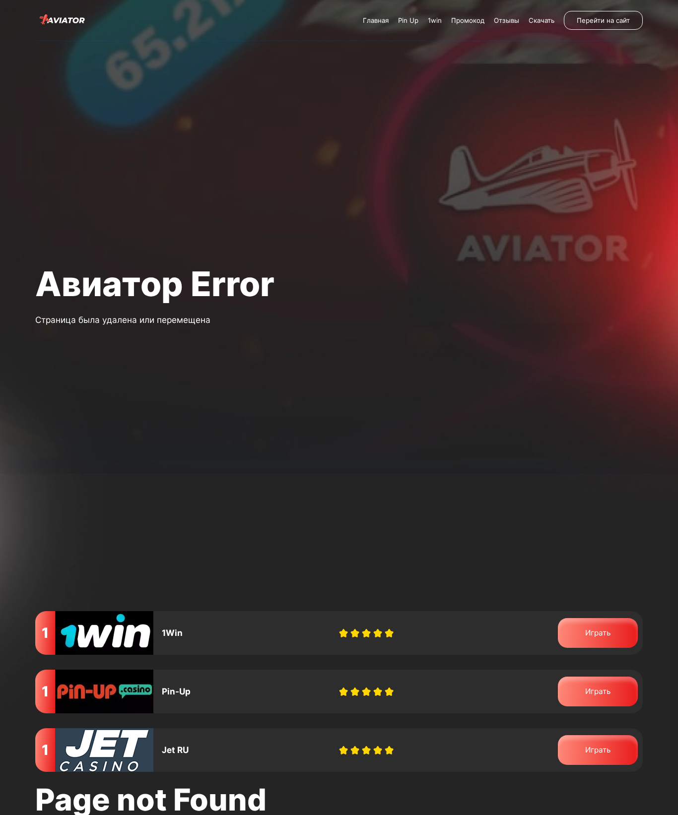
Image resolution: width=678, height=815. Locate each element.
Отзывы (506, 20)
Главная (376, 20)
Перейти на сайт (603, 20)
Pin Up (408, 20)
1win (435, 20)
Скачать (541, 20)
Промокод (467, 20)
